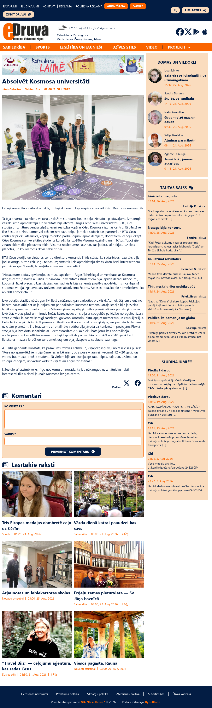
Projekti (176, 47)
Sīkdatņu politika (97, 694)
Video (152, 47)
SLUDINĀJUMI (29, 6)
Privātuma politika (67, 694)
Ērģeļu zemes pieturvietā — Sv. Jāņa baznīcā (104, 595)
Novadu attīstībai (13, 598)
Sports (43, 47)
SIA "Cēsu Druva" (93, 702)
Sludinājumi (174, 361)
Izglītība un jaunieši (81, 47)
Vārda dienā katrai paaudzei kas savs (105, 525)
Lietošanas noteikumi (34, 694)
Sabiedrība (14, 47)
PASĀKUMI (10, 6)
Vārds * (10, 434)
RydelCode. (153, 702)
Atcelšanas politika (128, 694)
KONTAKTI (49, 6)
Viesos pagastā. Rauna (95, 663)
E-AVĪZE (137, 6)
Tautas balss (174, 187)
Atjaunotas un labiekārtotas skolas (36, 592)
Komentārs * (14, 406)
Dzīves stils (124, 47)
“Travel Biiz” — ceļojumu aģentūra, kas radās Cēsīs (36, 665)
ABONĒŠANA (116, 6)
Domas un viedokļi (177, 62)
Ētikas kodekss (182, 694)
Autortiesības (156, 694)
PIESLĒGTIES (193, 10)
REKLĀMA (65, 6)
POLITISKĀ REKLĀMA (89, 6)
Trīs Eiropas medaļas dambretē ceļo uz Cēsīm (36, 525)
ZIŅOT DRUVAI (16, 14)
